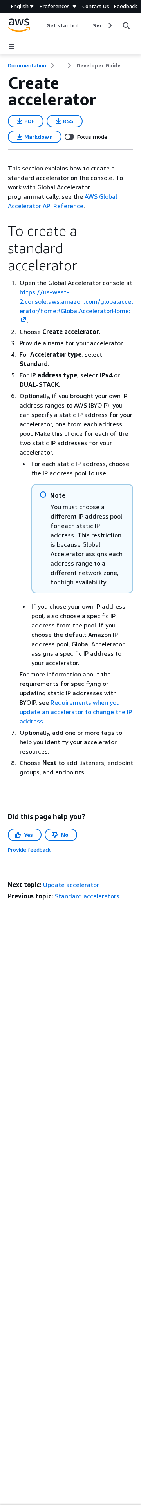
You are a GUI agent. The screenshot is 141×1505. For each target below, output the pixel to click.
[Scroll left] (40, 25)
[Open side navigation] (11, 46)
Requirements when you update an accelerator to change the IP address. (76, 711)
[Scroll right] (109, 25)
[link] (98, 65)
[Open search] (126, 25)
